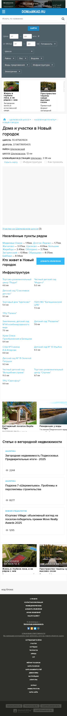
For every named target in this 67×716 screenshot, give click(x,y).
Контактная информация (33, 602)
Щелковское (18, 153)
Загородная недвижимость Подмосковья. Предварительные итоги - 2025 (32, 457)
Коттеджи (33, 647)
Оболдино (31, 249)
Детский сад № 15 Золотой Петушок (16, 360)
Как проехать (55, 162)
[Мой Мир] (38, 628)
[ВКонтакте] (28, 628)
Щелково (31, 246)
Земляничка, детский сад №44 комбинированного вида (15, 324)
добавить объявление (50, 261)
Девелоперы (33, 673)
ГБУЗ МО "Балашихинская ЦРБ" (48, 303)
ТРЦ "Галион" (9, 313)
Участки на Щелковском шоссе (20, 228)
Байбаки (7, 255)
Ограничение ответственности (33, 633)
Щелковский (17, 149)
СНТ (33, 657)
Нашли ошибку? (34, 616)
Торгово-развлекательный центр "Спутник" (48, 371)
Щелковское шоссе (20, 120)
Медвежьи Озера (12, 243)
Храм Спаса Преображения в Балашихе (17, 337)
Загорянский (9, 252)
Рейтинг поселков (33, 663)
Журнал (33, 685)
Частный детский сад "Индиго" (45, 281)
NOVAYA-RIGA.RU (14, 706)
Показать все (64, 86)
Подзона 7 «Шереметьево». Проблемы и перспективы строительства (31, 487)
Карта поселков (33, 666)
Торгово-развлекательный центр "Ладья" (16, 281)
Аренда (33, 654)
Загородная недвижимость (33, 624)
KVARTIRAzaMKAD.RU (43, 710)
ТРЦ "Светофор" (11, 380)
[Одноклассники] (32, 628)
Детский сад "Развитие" (46, 321)
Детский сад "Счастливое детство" (15, 292)
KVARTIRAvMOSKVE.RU (51, 706)
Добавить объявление (33, 609)
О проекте (33, 599)
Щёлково (36, 158)
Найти (33, 28)
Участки (33, 643)
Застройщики (33, 676)
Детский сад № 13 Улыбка (48, 346)
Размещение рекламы (33, 606)
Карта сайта (33, 692)
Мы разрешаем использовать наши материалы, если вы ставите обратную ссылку (33, 636)
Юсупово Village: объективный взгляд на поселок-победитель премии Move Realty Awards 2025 (31, 519)
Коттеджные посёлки (34, 640)
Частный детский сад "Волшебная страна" (13, 371)
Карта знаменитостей (34, 669)
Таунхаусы (33, 650)
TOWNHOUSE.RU (31, 706)
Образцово (35, 252)
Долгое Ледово (42, 243)
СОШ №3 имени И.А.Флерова (11, 348)
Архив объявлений (33, 612)
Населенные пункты (45, 120)
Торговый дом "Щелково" (16, 302)
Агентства (33, 680)
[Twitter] (35, 628)
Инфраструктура (32, 162)
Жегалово (8, 246)
